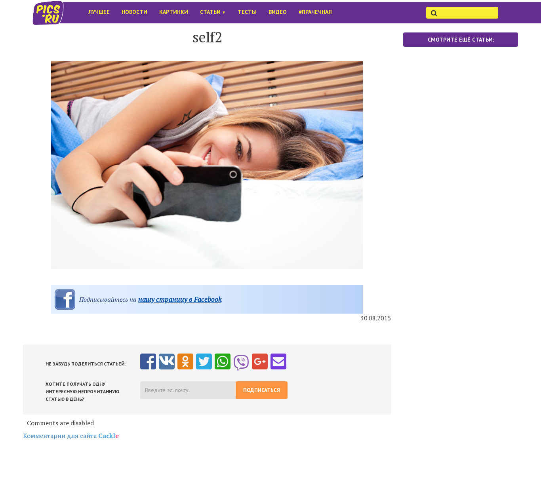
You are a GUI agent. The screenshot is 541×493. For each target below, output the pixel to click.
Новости (134, 11)
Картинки (173, 11)
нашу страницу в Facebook (179, 299)
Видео (278, 11)
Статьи (213, 11)
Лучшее (99, 11)
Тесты (247, 11)
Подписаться (261, 390)
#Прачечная (315, 11)
